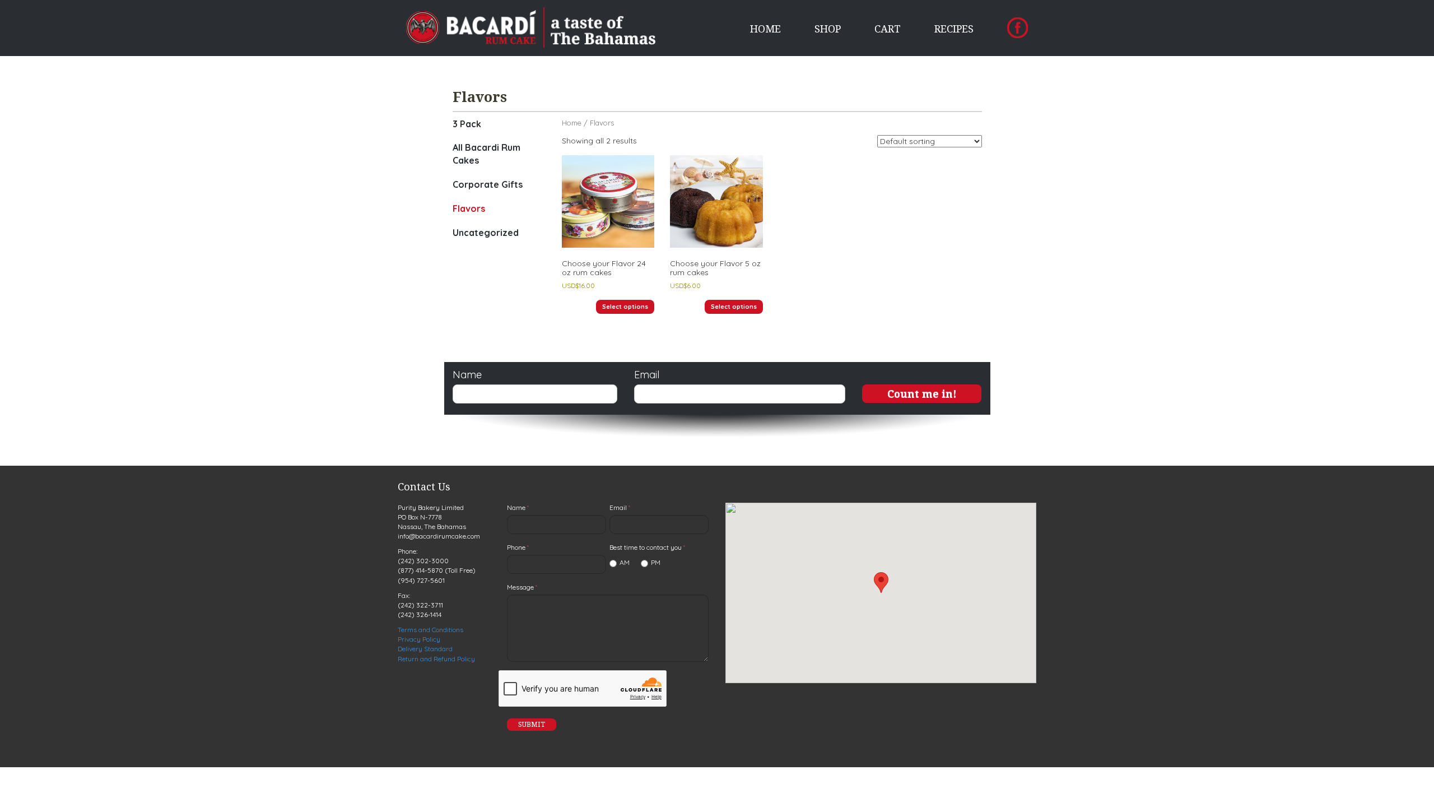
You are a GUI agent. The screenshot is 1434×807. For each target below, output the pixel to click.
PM (655, 562)
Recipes (954, 29)
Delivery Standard (425, 648)
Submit (531, 725)
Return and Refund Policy (436, 659)
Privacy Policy (419, 639)
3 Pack (467, 123)
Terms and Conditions (430, 629)
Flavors (469, 208)
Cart (887, 29)
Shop (827, 29)
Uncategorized (486, 232)
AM (625, 562)
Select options (625, 306)
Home (765, 29)
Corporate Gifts (488, 184)
